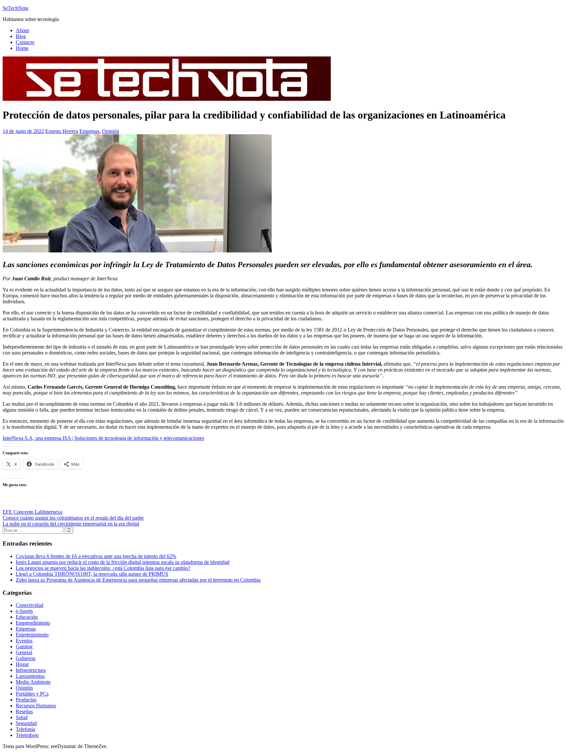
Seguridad (26, 723)
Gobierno (25, 658)
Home (22, 48)
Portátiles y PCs (32, 694)
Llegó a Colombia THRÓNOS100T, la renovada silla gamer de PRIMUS (92, 574)
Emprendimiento (33, 623)
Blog (21, 36)
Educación (27, 617)
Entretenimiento (32, 634)
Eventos (24, 640)
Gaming (24, 646)
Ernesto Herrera (61, 131)
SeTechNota (15, 8)
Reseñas (24, 711)
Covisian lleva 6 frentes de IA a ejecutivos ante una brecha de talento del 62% (96, 556)
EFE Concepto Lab (23, 512)
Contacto (25, 42)
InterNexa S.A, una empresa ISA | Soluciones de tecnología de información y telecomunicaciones (103, 438)
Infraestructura (31, 670)
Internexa (52, 512)
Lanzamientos (30, 676)
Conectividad (29, 605)
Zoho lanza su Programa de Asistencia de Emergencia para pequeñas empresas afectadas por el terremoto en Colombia (138, 580)
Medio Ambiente (33, 682)
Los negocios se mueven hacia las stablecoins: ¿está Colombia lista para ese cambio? (103, 568)
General (24, 652)
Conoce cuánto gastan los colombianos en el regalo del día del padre (73, 518)
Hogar (22, 664)
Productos (26, 699)
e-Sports (24, 611)
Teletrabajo (27, 735)
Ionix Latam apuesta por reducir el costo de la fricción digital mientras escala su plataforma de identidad (122, 562)
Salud (22, 717)
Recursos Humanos (36, 705)
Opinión (110, 131)
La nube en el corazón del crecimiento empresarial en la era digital (71, 523)
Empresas (89, 131)
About (22, 30)
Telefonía (25, 729)
